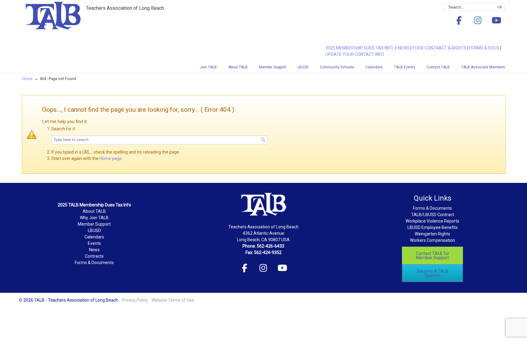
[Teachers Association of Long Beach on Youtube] (496, 20)
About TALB (94, 211)
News (94, 249)
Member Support (94, 224)
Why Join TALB (94, 217)
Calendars (94, 236)
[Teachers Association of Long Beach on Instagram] (477, 20)
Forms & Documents (94, 262)
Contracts (94, 256)
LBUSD (94, 230)
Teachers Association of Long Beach (67, 25)
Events (94, 243)
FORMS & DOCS (484, 47)
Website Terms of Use (173, 300)
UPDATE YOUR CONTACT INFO (354, 54)
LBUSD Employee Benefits (432, 227)
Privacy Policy (135, 300)
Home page (110, 158)
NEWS (404, 47)
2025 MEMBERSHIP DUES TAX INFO (360, 47)
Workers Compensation (432, 240)
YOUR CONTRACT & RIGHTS (439, 47)
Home (27, 78)
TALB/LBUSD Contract (432, 214)
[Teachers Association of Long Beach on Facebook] (459, 20)
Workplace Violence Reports (432, 221)
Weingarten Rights (432, 233)
